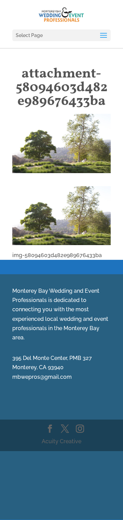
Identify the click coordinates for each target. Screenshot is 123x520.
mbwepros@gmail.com (42, 377)
